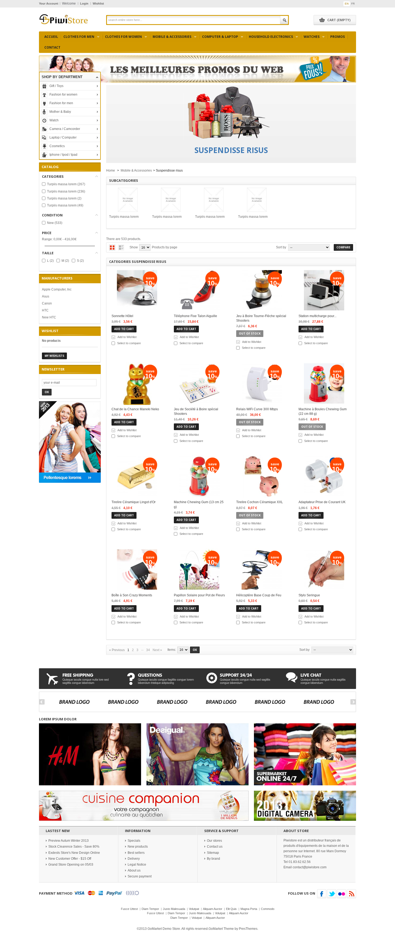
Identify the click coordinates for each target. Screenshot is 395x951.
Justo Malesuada (174, 908)
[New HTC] (272, 702)
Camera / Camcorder (64, 129)
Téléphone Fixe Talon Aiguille (195, 316)
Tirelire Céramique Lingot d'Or (134, 502)
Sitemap (213, 853)
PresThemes (248, 929)
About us (134, 870)
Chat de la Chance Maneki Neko (135, 409)
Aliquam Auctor (212, 908)
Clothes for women (122, 38)
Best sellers (136, 853)
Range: (47, 239)
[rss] (351, 893)
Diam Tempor (150, 908)
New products (138, 846)
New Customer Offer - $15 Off (69, 859)
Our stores (214, 841)
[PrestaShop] (70, 442)
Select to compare (129, 343)
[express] (100, 893)
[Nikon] (321, 702)
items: (171, 650)
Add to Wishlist (127, 337)
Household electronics (269, 38)
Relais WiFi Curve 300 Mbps (257, 409)
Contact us (214, 846)
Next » (157, 650)
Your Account (48, 3)
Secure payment (140, 876)
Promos (337, 36)
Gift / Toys (56, 86)
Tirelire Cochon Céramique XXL (259, 502)
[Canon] (174, 702)
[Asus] (125, 702)
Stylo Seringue (309, 595)
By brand (213, 859)
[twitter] (331, 893)
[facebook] (321, 893)
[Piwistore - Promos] (63, 19)
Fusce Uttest (129, 908)
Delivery (134, 859)
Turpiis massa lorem (66, 184)
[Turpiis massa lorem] (128, 200)
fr (353, 3)
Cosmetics (57, 146)
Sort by (281, 247)
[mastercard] (91, 893)
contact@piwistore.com (309, 867)
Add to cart (124, 329)
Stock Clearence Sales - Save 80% (73, 846)
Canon (47, 303)
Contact (52, 47)
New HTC (49, 317)
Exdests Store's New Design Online (74, 853)
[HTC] (223, 702)
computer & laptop (218, 38)
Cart (338, 20)
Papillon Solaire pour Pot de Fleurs (199, 595)
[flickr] (341, 893)
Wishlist (98, 3)
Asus (45, 296)
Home (110, 170)
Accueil (51, 36)
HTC (45, 310)
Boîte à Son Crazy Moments (132, 595)
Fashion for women (63, 94)
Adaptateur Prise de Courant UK (322, 502)
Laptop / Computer (63, 137)
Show (134, 247)
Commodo (267, 908)
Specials (134, 841)
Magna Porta (248, 908)
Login (84, 3)
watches (310, 38)
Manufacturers (57, 278)
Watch (54, 120)
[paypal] (114, 893)
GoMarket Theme (221, 929)
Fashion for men (61, 103)
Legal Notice (137, 864)
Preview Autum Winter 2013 (68, 841)
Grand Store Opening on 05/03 (70, 864)
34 (148, 650)
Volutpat (194, 908)
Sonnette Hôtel (122, 316)
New (54, 223)
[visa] (79, 893)
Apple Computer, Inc (56, 289)
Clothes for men (77, 38)
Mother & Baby (60, 112)
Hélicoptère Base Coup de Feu (258, 595)
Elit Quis (231, 908)
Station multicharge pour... (317, 316)
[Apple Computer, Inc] (76, 702)
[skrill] (132, 893)
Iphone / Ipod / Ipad (63, 155)
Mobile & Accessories (170, 38)
